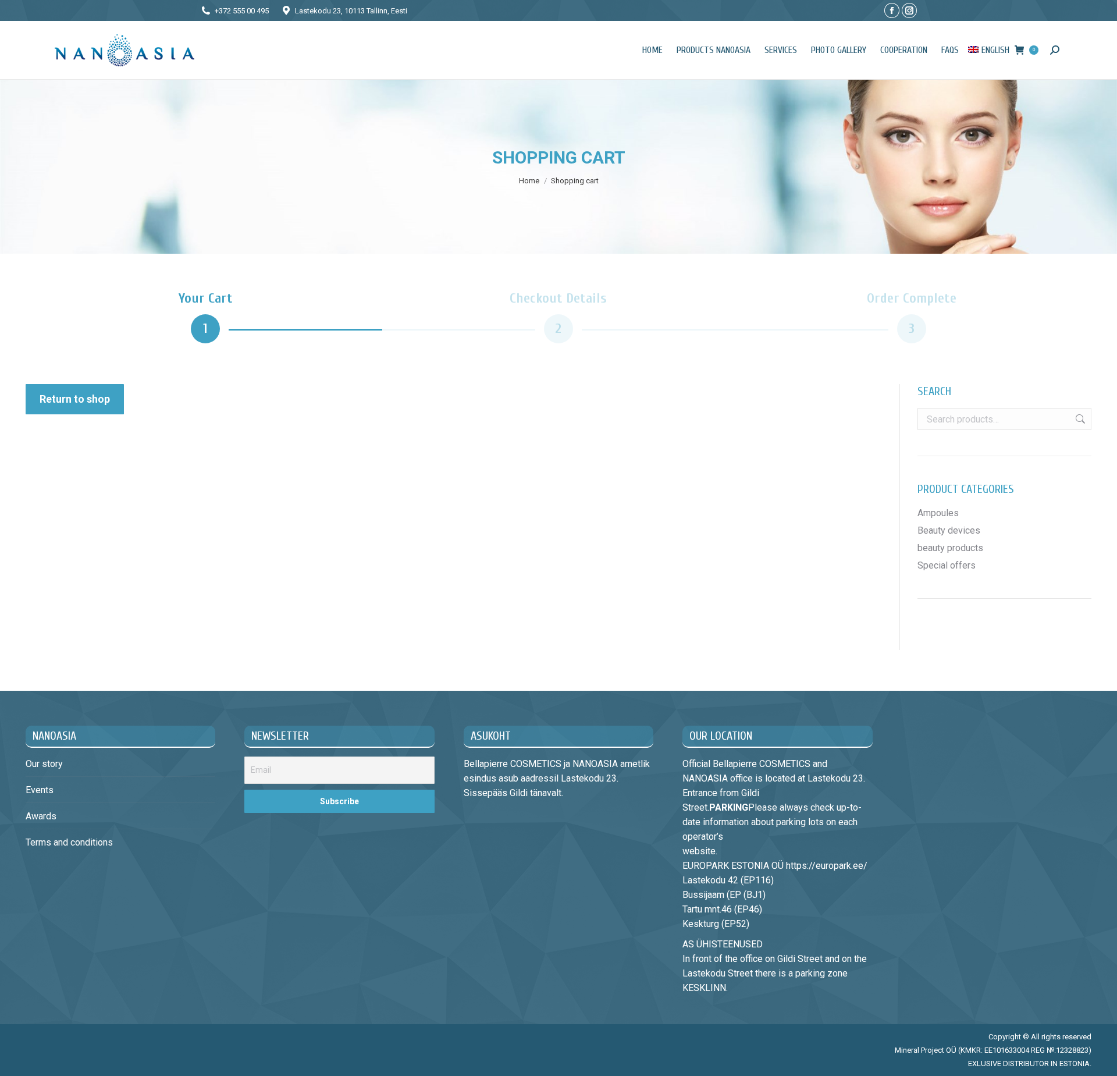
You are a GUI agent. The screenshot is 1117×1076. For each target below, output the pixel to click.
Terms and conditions (69, 842)
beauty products (950, 547)
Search (1079, 419)
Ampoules (938, 513)
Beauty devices (948, 530)
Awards (41, 816)
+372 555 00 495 (242, 10)
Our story (44, 763)
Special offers (946, 565)
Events (40, 790)
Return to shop (75, 399)
